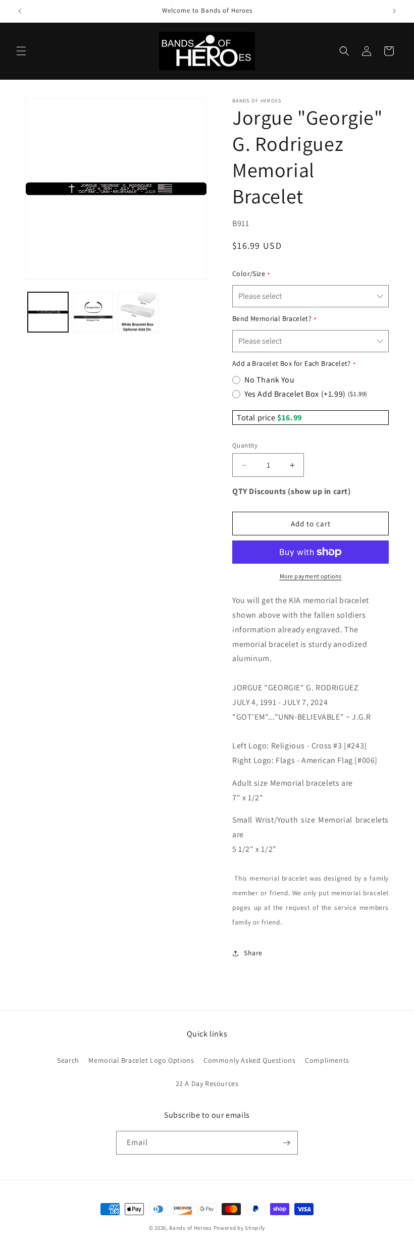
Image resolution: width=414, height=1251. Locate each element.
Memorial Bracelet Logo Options (141, 1060)
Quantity (244, 445)
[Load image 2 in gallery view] (93, 312)
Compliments (327, 1060)
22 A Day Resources (207, 1083)
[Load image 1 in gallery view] (48, 312)
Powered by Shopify (240, 1227)
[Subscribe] (286, 1143)
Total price (257, 417)
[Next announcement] (394, 11)
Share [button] (253, 952)
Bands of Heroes (190, 1227)
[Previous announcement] (20, 11)
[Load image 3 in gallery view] (138, 312)
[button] (21, 51)
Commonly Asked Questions (249, 1060)
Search (68, 1060)
